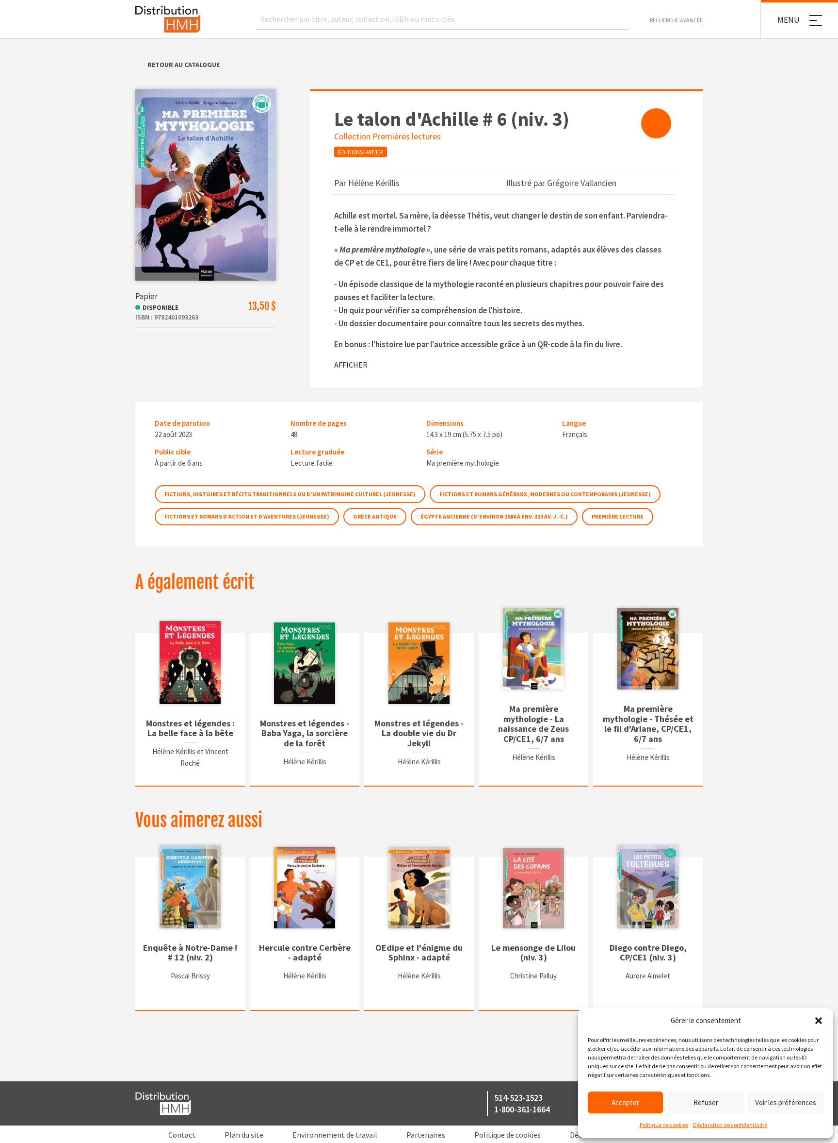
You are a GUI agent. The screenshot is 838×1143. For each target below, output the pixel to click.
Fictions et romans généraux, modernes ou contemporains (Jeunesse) (545, 494)
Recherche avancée (676, 20)
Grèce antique (375, 516)
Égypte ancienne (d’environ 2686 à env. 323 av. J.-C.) (494, 516)
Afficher (351, 365)
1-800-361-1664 (521, 1109)
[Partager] (656, 123)
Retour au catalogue (183, 64)
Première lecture (618, 516)
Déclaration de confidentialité (730, 1124)
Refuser (705, 1102)
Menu (788, 20)
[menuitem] (656, 123)
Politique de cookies (664, 1124)
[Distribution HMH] (167, 19)
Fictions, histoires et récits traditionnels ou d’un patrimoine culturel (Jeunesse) (290, 494)
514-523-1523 (518, 1097)
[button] (818, 1020)
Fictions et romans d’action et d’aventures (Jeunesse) (246, 516)
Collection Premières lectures (387, 136)
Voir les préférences (785, 1102)
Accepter (625, 1102)
